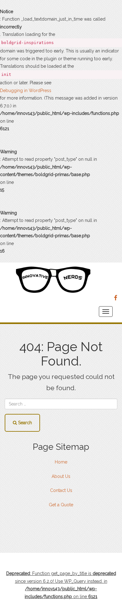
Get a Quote (61, 504)
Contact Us (61, 490)
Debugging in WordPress (25, 90)
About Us (61, 476)
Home (61, 461)
